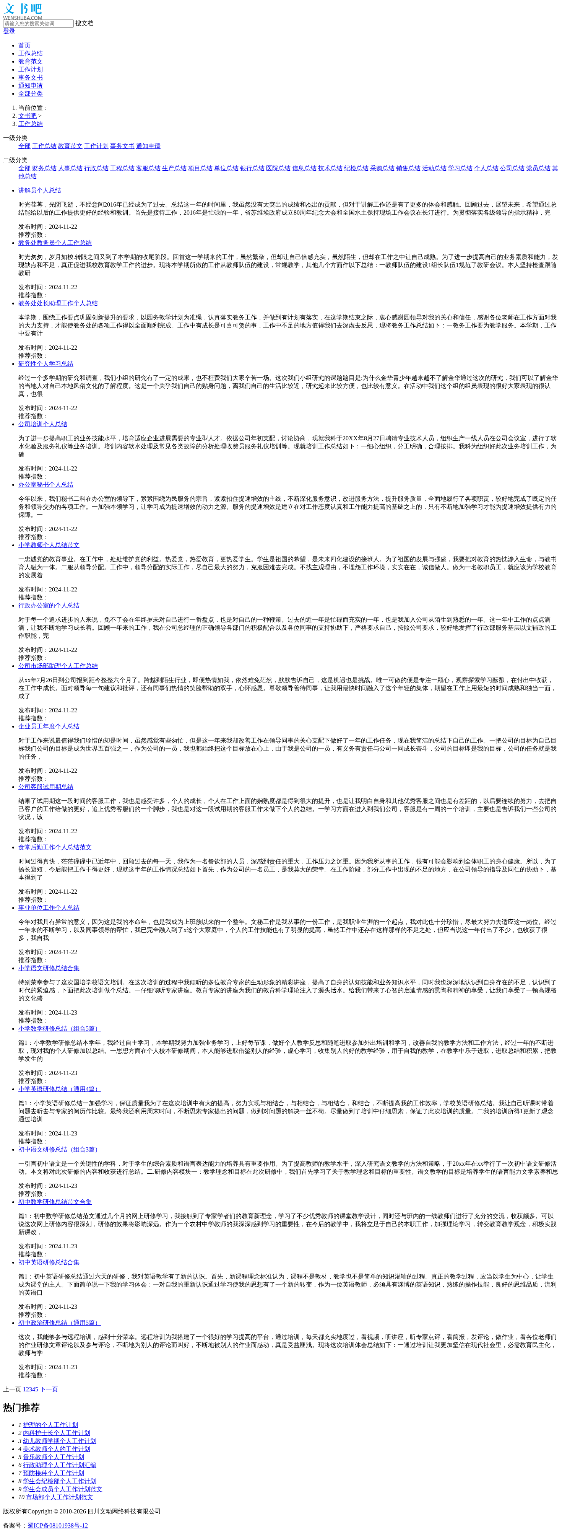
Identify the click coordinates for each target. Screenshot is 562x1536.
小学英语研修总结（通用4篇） (59, 1089)
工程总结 (122, 168)
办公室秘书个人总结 (45, 484)
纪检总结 (356, 168)
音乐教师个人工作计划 (53, 1457)
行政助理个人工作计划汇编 (59, 1465)
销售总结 (408, 168)
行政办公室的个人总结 (49, 605)
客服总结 (148, 168)
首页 (24, 45)
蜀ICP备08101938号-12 (58, 1525)
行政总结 (96, 168)
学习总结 (460, 168)
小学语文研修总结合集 (49, 968)
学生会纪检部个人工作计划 (59, 1481)
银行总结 (252, 168)
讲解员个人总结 (39, 190)
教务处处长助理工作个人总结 (58, 303)
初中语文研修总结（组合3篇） (59, 1149)
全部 (24, 146)
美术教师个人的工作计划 (56, 1449)
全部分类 (30, 93)
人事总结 (70, 168)
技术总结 (330, 168)
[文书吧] (22, 17)
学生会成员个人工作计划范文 (62, 1489)
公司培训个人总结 (42, 424)
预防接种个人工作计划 (53, 1473)
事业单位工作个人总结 (49, 907)
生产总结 (174, 168)
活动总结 (434, 168)
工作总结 (30, 53)
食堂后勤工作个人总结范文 (55, 847)
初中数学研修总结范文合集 (55, 1202)
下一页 (49, 1389)
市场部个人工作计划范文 (59, 1497)
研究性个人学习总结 (45, 363)
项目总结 (200, 168)
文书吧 (27, 115)
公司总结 (512, 168)
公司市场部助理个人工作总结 (58, 666)
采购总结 (382, 168)
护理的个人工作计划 (50, 1425)
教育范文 (30, 61)
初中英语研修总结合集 (49, 1262)
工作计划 (30, 69)
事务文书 (30, 77)
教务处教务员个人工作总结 (55, 242)
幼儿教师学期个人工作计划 (59, 1441)
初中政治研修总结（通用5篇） (59, 1322)
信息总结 (304, 168)
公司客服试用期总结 (45, 786)
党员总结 (538, 168)
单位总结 (226, 168)
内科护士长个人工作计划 (56, 1433)
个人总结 (486, 168)
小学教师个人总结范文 (49, 545)
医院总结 (278, 168)
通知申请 (30, 85)
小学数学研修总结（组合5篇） (59, 1028)
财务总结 (44, 168)
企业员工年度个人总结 (49, 726)
